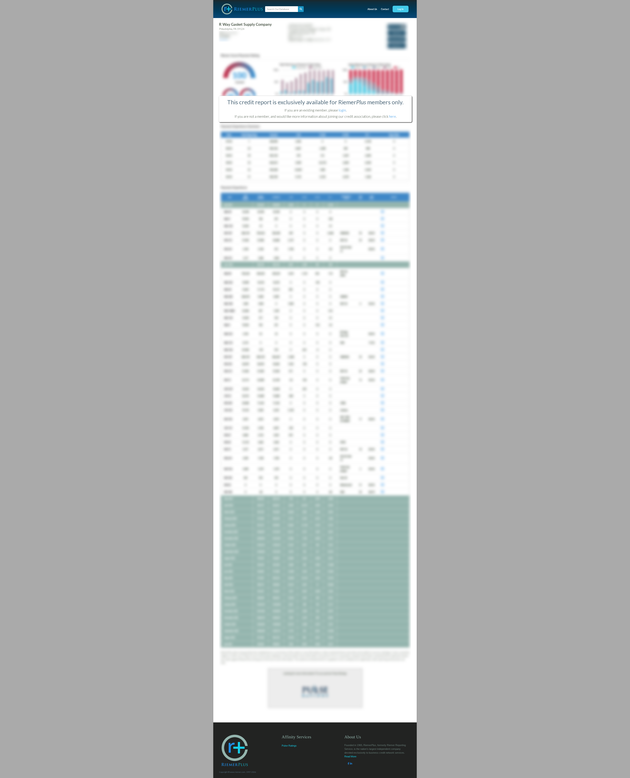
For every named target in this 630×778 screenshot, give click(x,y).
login (342, 110)
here (392, 116)
